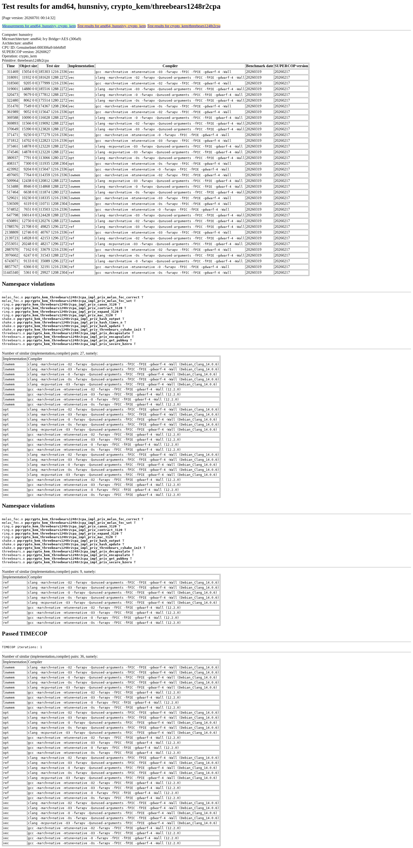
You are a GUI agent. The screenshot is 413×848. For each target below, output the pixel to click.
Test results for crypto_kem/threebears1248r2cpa (183, 26)
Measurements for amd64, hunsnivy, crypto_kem (39, 26)
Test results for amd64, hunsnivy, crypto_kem (111, 26)
